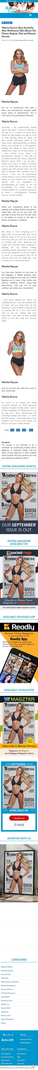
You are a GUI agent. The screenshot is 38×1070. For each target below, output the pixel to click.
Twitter (5, 1040)
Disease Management (8, 985)
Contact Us (20, 1063)
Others (3, 1023)
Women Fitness (11, 9)
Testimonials (21, 1060)
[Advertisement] (19, 914)
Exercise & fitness (7, 989)
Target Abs (4, 1012)
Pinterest (9, 1040)
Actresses (8, 23)
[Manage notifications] (33, 1065)
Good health (5, 997)
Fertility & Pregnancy (8, 993)
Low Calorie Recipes (7, 1057)
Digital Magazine (25, 1043)
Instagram (12, 1040)
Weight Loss (5, 1004)
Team (18, 1057)
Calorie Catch (5, 974)
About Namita (21, 1054)
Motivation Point (6, 1000)
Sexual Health (5, 1008)
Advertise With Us (26, 1039)
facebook (2, 1040)
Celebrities (4, 978)
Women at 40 (5, 1015)
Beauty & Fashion (7, 967)
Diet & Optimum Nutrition (10, 982)
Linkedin (7, 1040)
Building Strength (7, 971)
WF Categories (5, 1054)
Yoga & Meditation (7, 1019)
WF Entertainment (6, 1063)
